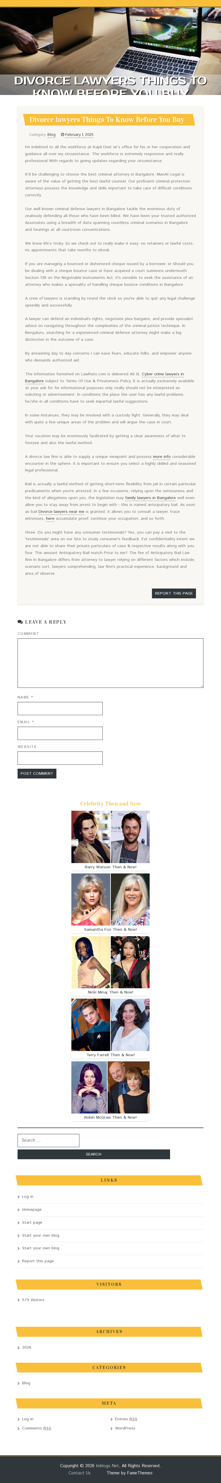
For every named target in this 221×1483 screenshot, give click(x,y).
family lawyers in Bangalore (150, 498)
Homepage (32, 1209)
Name (25, 697)
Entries (126, 1419)
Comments (37, 1428)
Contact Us (79, 1473)
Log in (27, 1197)
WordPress (125, 1428)
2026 (26, 1347)
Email (26, 722)
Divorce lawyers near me (61, 512)
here (50, 518)
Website (27, 747)
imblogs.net (107, 1466)
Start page (32, 1222)
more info (162, 457)
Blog (51, 135)
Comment (28, 634)
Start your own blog (40, 1235)
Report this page (174, 593)
